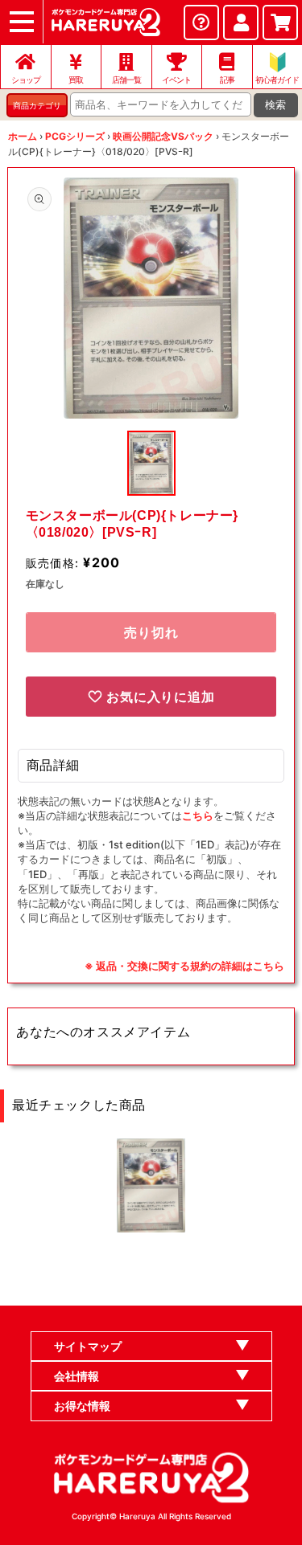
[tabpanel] (151, 298)
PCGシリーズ (75, 136)
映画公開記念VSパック (163, 136)
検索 (275, 105)
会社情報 (76, 1376)
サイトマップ (88, 1346)
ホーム (22, 136)
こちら (197, 815)
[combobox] (160, 104)
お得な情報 (82, 1405)
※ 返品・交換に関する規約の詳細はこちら (184, 965)
